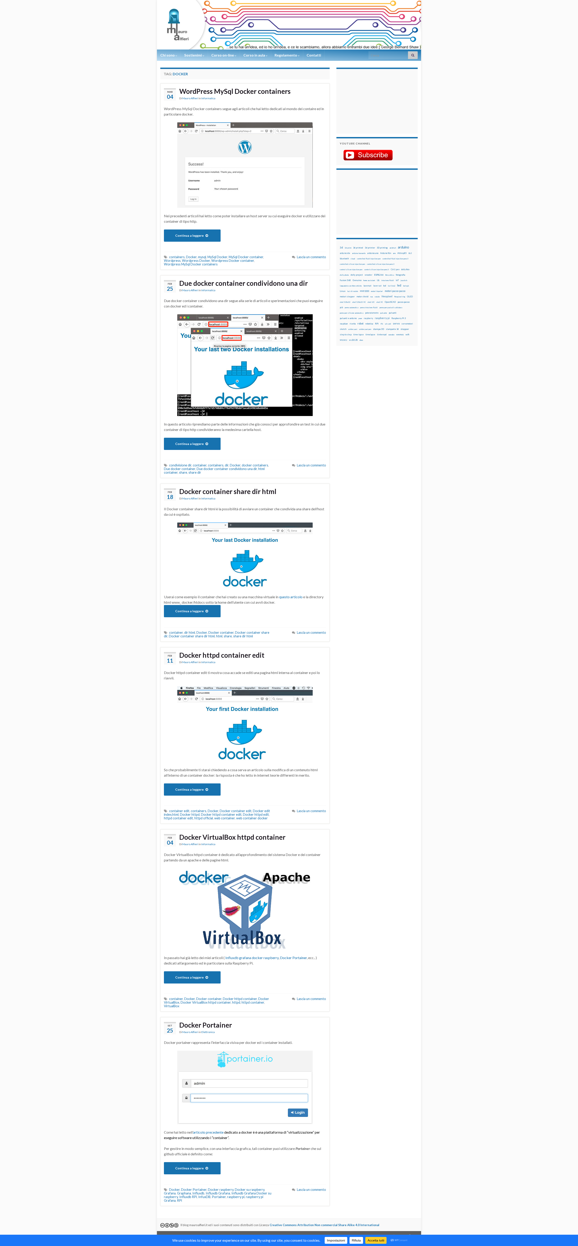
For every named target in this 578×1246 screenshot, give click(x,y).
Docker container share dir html (227, 491)
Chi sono (167, 55)
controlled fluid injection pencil (395, 259)
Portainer (219, 1197)
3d (341, 247)
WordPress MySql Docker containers (235, 91)
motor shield (362, 296)
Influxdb (198, 1193)
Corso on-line (223, 55)
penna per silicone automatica (351, 313)
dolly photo (344, 275)
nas (371, 297)
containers (177, 257)
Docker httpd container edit (221, 655)
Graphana (184, 1193)
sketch (343, 329)
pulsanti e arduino (348, 318)
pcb (341, 307)
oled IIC (379, 302)
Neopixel (387, 296)
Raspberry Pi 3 (399, 318)
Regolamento (286, 55)
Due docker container (179, 469)
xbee (361, 340)
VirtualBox (171, 1006)
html (219, 636)
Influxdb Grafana (218, 1193)
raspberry (368, 318)
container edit (179, 811)
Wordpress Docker (196, 260)
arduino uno (372, 253)
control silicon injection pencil (376, 269)
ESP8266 (378, 274)
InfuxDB (204, 1197)
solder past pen (365, 329)
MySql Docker (217, 257)
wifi (407, 334)
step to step (346, 334)
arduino (403, 247)
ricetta (353, 324)
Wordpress (172, 260)
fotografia (400, 275)
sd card (388, 324)
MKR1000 (364, 291)
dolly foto (405, 269)
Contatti (314, 55)
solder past (352, 329)
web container (224, 818)
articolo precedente (208, 1132)
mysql (202, 257)
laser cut (377, 285)
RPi (179, 1200)
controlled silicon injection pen (352, 264)
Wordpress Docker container (232, 260)
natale (377, 297)
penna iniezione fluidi (369, 307)
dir (226, 465)
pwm (360, 318)
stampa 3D (378, 329)
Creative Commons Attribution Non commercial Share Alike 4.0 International (324, 1225)
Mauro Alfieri (190, 98)
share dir (195, 472)
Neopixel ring (399, 297)
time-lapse (358, 334)
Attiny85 (402, 253)
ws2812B (353, 340)
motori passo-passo (395, 290)
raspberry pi (236, 1197)
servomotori (407, 323)
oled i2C (371, 302)
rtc (381, 323)
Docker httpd (190, 814)
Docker (191, 257)
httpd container (253, 1002)
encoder (368, 275)
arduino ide (345, 253)
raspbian (344, 323)
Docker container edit (236, 811)
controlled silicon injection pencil (380, 264)
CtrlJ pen (395, 269)
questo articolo (291, 597)
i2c (378, 280)
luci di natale (352, 291)
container (200, 465)
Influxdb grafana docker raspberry (252, 957)
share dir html (243, 636)
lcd (384, 285)
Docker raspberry (220, 1190)
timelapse (370, 334)
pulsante (383, 313)
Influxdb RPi (188, 1197)
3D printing (382, 247)
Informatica (208, 98)
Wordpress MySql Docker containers (191, 264)
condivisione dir (180, 465)
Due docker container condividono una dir (243, 283)
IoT (397, 280)
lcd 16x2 (391, 286)
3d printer (370, 247)
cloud (353, 259)
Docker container (221, 632)
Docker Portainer (293, 957)
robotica (369, 323)
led (399, 285)
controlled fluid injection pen (369, 259)
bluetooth (344, 258)
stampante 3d (392, 329)
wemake (391, 334)
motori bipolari (377, 291)
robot (360, 323)
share (183, 472)
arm (394, 253)
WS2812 (343, 340)
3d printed (358, 247)
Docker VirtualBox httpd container (232, 837)
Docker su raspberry (249, 1190)
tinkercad (382, 334)
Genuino (357, 280)
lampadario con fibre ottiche (351, 286)
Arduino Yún (385, 253)
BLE (410, 253)
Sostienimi (193, 55)
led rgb (406, 286)
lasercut (367, 285)
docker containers (255, 465)
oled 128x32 (345, 302)
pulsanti (392, 313)
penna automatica (351, 307)
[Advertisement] (368, 100)
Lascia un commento (311, 257)
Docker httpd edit (256, 814)
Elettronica (208, 1032)
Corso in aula (254, 55)
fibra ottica (389, 275)
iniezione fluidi (387, 280)
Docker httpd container (240, 999)
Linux (342, 291)
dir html (189, 632)
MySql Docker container (246, 257)
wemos (400, 334)
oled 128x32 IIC (359, 302)
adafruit (392, 248)
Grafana (170, 1193)
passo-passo (404, 301)
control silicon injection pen (351, 269)
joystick (404, 280)
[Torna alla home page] (289, 25)
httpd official (203, 818)
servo (396, 323)
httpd (236, 1002)
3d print (348, 248)
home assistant (369, 280)
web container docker (252, 818)
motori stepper (347, 296)
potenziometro (371, 313)
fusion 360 (345, 280)
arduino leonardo (359, 253)
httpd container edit (178, 818)
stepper (405, 329)
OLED (410, 296)
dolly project (357, 275)
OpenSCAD (390, 301)
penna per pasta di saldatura (391, 307)
